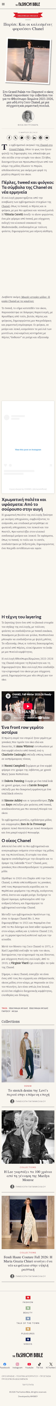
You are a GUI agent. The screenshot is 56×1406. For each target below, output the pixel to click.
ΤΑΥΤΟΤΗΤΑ (28, 1384)
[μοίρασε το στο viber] (28, 137)
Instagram (17, 1367)
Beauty (28, 1312)
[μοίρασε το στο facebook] (9, 137)
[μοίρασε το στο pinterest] (40, 137)
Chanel (6, 206)
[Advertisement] (28, 264)
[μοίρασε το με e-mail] (46, 137)
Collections (28, 1167)
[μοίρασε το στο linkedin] (34, 137)
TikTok (39, 1367)
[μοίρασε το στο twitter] (15, 137)
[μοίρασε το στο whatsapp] (21, 137)
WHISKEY (34, 1396)
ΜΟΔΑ (15, 1011)
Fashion (28, 1302)
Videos (28, 1344)
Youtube (29, 1367)
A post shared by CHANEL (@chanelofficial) (28, 489)
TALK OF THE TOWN (28, 1323)
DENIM (28, 1086)
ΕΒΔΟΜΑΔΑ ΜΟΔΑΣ (28, 15)
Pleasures (28, 1333)
